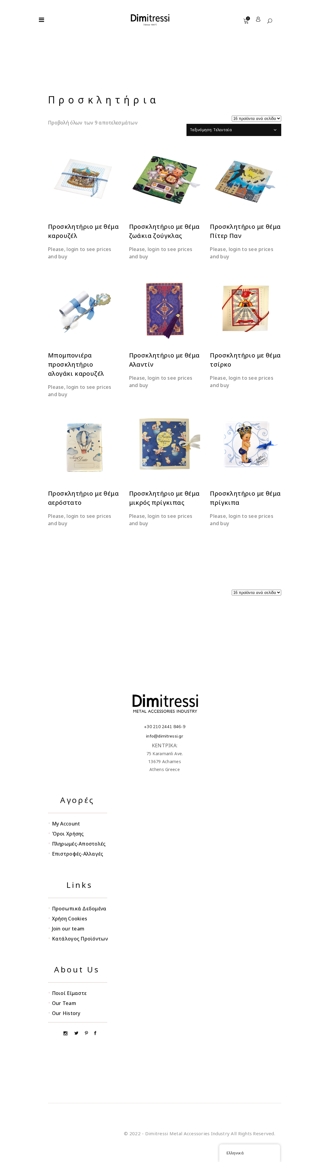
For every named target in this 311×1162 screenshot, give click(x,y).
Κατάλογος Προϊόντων (80, 938)
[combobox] (233, 130)
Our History (66, 1013)
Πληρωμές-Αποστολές (79, 843)
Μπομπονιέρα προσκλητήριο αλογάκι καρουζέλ (76, 364)
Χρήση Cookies (69, 918)
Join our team (68, 928)
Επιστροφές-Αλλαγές (77, 853)
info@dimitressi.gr (164, 736)
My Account (66, 823)
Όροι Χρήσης (68, 833)
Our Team (64, 1003)
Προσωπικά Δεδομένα (79, 908)
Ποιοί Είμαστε (69, 993)
